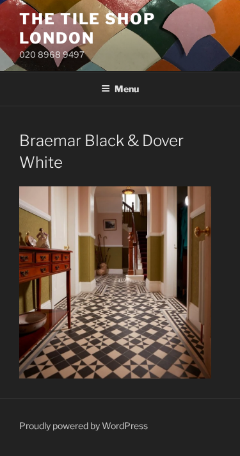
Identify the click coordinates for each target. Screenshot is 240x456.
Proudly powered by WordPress (83, 425)
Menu (127, 88)
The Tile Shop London (87, 28)
